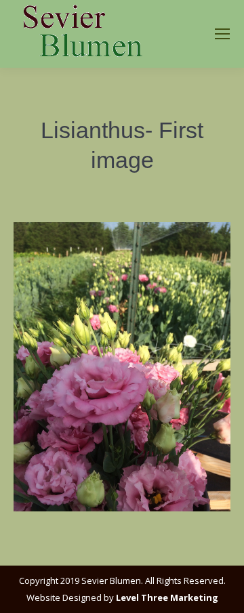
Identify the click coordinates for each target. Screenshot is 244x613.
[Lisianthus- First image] (122, 366)
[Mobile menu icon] (222, 34)
